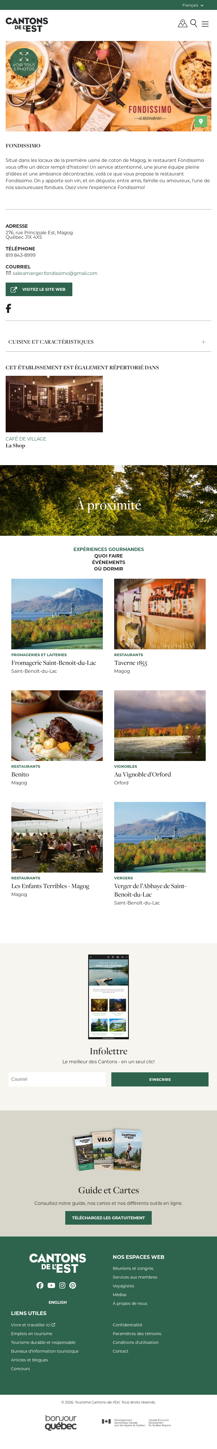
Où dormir (108, 569)
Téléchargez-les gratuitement (108, 1217)
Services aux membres (135, 1277)
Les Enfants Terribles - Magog (50, 886)
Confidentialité (127, 1324)
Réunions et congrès (133, 1268)
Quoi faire (108, 556)
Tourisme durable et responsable (43, 1342)
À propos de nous (130, 1303)
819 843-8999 (21, 255)
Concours (20, 1368)
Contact (121, 1351)
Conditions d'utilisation (136, 1342)
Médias (120, 1294)
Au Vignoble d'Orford (142, 774)
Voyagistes (123, 1286)
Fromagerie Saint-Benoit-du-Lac (53, 662)
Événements (108, 562)
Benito (20, 774)
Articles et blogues (29, 1360)
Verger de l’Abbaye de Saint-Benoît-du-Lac (150, 890)
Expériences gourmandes (108, 549)
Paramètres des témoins (137, 1333)
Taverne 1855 (130, 662)
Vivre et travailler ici (31, 1324)
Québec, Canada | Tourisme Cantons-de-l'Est (27, 24)
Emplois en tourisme (31, 1333)
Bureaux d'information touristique (45, 1351)
